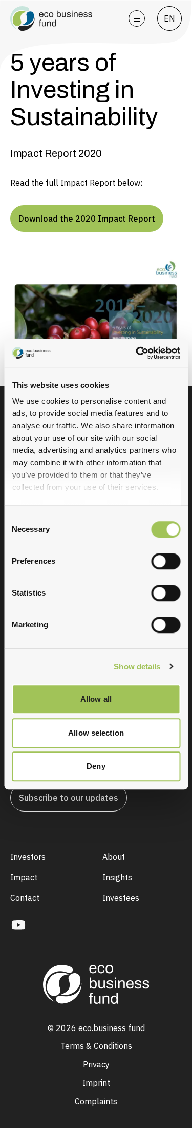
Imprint (96, 1083)
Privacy (96, 1064)
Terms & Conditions (96, 1046)
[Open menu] (137, 18)
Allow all (96, 699)
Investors (28, 857)
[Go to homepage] (63, 18)
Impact (23, 877)
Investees (120, 898)
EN (169, 18)
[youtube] (18, 925)
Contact (24, 898)
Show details (137, 666)
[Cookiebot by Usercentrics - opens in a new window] (151, 353)
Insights (117, 877)
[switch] (165, 561)
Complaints (96, 1101)
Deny (96, 766)
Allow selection (96, 732)
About (113, 857)
